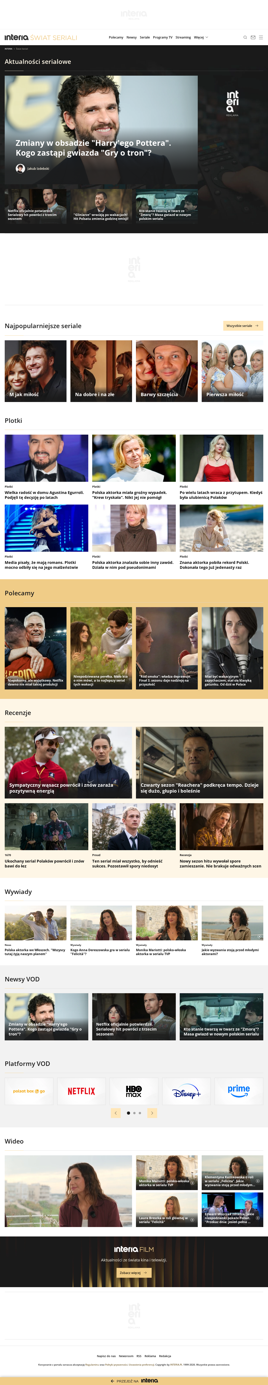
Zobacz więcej (130, 1273)
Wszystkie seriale (239, 326)
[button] (201, 37)
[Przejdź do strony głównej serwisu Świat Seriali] (53, 37)
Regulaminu (92, 1364)
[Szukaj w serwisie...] (245, 37)
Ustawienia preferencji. (142, 1364)
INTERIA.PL (176, 1364)
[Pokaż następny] (152, 1113)
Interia (8, 48)
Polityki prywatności (116, 1364)
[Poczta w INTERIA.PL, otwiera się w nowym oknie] (253, 37)
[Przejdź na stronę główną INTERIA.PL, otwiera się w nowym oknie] (17, 37)
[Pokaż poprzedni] (116, 1113)
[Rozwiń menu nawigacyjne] (261, 37)
